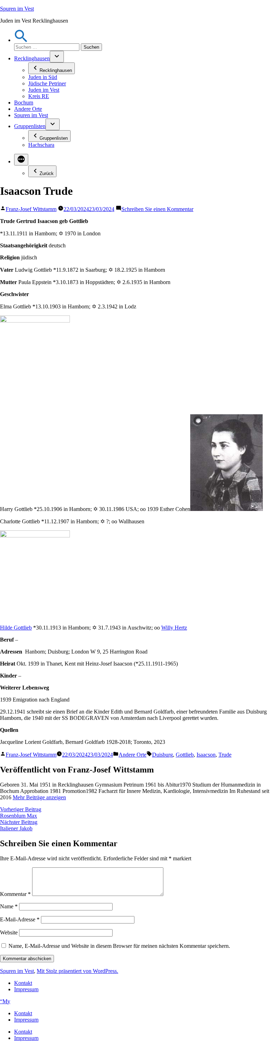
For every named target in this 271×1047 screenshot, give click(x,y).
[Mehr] (21, 160)
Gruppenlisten (30, 126)
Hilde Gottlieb (16, 628)
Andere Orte (28, 109)
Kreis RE (38, 96)
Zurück (47, 173)
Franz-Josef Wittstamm (31, 209)
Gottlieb (185, 755)
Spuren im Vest (17, 9)
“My (5, 1001)
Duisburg (162, 755)
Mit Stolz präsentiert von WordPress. (77, 971)
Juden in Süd (42, 77)
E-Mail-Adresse (20, 919)
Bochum (23, 103)
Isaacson (206, 755)
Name (9, 906)
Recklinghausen (32, 58)
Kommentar (15, 894)
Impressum (26, 989)
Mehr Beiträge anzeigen (39, 797)
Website (9, 932)
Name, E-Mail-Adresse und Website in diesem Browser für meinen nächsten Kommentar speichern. (119, 946)
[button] (21, 40)
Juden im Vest (43, 90)
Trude (224, 755)
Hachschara (41, 145)
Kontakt (23, 983)
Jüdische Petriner (47, 83)
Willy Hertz (174, 628)
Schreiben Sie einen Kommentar (157, 209)
